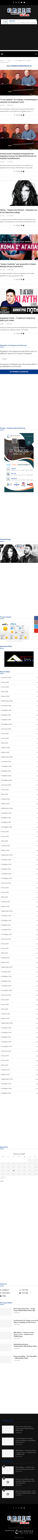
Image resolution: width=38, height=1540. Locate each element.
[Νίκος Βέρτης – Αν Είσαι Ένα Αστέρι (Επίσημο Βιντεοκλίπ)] (8, 1470)
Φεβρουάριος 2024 (7, 808)
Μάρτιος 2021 (5, 962)
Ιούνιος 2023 (5, 836)
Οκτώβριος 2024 (6, 776)
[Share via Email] (23, 115)
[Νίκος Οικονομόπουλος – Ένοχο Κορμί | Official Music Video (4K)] (6, 1312)
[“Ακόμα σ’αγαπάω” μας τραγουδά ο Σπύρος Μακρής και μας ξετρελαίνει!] (19, 247)
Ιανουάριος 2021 (6, 972)
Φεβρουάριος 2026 (7, 701)
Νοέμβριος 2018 (6, 1093)
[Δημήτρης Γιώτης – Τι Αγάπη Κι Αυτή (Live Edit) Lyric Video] (19, 301)
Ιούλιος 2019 (5, 1056)
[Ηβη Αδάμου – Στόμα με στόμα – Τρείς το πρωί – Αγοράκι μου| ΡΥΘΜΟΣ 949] (6, 1335)
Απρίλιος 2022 (5, 902)
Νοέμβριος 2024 (6, 771)
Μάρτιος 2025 (5, 752)
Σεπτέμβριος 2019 (6, 1046)
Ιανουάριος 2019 (6, 1084)
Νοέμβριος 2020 (6, 981)
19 (13, 1170)
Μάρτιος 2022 (5, 906)
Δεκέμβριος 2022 (6, 864)
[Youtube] (21, 2)
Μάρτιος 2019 (5, 1074)
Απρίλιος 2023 (5, 845)
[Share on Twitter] (19, 115)
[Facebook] (13, 2)
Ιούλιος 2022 (5, 888)
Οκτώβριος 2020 (6, 986)
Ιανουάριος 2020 (6, 1028)
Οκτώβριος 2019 (6, 1042)
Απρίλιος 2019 (5, 1070)
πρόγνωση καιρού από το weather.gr (14, 641)
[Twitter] (16, 2)
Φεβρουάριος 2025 (7, 757)
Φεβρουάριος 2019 (7, 1079)
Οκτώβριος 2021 (6, 929)
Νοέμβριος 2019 (6, 1037)
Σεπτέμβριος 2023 (6, 827)
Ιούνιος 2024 (5, 789)
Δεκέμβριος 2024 (6, 766)
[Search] (36, 54)
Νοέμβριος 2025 (6, 715)
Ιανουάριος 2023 (6, 860)
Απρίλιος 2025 (5, 747)
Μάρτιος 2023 (5, 850)
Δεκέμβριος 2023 (6, 813)
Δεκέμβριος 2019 (6, 1032)
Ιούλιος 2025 (5, 733)
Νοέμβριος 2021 (6, 925)
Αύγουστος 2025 (6, 729)
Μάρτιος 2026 (5, 696)
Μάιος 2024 (4, 794)
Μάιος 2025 (4, 743)
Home (2, 60)
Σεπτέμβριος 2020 (6, 990)
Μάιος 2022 (4, 897)
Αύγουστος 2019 (6, 1051)
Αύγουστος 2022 (6, 883)
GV (2, 324)
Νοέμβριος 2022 (6, 869)
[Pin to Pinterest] (21, 115)
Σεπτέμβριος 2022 (6, 878)
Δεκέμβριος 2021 (6, 920)
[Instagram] (18, 2)
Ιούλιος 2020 (5, 1000)
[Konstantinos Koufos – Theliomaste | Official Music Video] (6, 1347)
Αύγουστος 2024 (6, 785)
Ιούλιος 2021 (5, 944)
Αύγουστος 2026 (6, 677)
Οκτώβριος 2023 (6, 822)
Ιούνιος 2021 (5, 948)
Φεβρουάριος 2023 (7, 855)
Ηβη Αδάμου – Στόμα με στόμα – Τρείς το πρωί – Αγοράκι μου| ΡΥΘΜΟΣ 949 (24, 1334)
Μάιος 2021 (4, 953)
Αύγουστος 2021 (6, 939)
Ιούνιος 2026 (5, 687)
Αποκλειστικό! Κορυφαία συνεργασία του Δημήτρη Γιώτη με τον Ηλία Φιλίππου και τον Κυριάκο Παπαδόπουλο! (18, 156)
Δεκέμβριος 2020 (6, 976)
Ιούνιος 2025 (5, 738)
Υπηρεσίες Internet (10, 1530)
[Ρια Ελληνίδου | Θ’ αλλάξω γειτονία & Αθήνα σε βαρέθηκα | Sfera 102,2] (6, 1324)
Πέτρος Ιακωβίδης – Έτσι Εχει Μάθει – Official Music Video (25, 1357)
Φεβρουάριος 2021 (7, 967)
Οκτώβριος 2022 (6, 874)
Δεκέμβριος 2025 (6, 710)
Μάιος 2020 (4, 1009)
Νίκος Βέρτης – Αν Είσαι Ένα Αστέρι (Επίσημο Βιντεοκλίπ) (25, 1468)
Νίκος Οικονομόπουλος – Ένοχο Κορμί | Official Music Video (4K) (24, 1309)
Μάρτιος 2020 (5, 1018)
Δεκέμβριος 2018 (6, 1088)
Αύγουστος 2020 (6, 995)
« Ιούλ (2, 1181)
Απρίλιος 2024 (5, 799)
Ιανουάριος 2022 (6, 915)
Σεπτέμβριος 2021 (6, 934)
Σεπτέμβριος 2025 (6, 724)
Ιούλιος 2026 (5, 682)
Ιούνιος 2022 (5, 892)
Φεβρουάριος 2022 (7, 911)
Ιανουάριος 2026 (6, 705)
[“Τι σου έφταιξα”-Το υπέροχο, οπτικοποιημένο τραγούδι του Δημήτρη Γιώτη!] (19, 82)
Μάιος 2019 (4, 1065)
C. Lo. (3, 105)
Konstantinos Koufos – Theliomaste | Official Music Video (25, 1345)
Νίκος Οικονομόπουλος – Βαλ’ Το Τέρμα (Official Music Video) (26, 1492)
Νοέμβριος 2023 (6, 817)
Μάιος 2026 (4, 691)
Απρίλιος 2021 (5, 958)
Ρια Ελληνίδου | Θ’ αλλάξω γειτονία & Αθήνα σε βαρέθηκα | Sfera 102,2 (26, 1321)
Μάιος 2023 (4, 841)
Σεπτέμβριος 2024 (6, 780)
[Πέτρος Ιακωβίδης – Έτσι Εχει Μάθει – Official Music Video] (6, 1359)
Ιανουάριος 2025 (6, 761)
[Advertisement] (19, 39)
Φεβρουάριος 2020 (7, 1023)
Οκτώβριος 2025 (6, 719)
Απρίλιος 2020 (5, 1014)
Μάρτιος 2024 (5, 803)
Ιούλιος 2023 (5, 831)
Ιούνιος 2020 (5, 1004)
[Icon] (19, 137)
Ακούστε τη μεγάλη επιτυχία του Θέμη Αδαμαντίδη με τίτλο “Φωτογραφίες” (25, 1481)
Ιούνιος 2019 (5, 1060)
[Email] (24, 2)
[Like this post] (14, 115)
